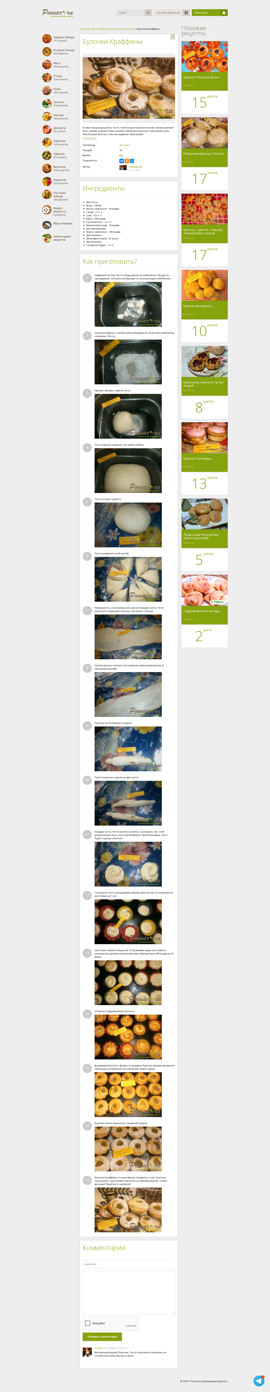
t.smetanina (135, 166)
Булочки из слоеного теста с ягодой (203, 384)
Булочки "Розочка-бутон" (201, 77)
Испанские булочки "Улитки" (204, 154)
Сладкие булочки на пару (201, 611)
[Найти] (148, 12)
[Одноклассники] (127, 161)
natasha (99, 1348)
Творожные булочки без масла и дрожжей (201, 536)
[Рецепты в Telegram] (258, 1380)
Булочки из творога (197, 306)
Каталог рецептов (168, 12)
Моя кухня (201, 12)
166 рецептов (60, 196)
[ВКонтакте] (121, 161)
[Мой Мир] (132, 161)
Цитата (171, 1348)
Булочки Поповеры (197, 459)
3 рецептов (59, 211)
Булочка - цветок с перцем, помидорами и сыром (203, 231)
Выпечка (124, 145)
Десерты (188, 619)
